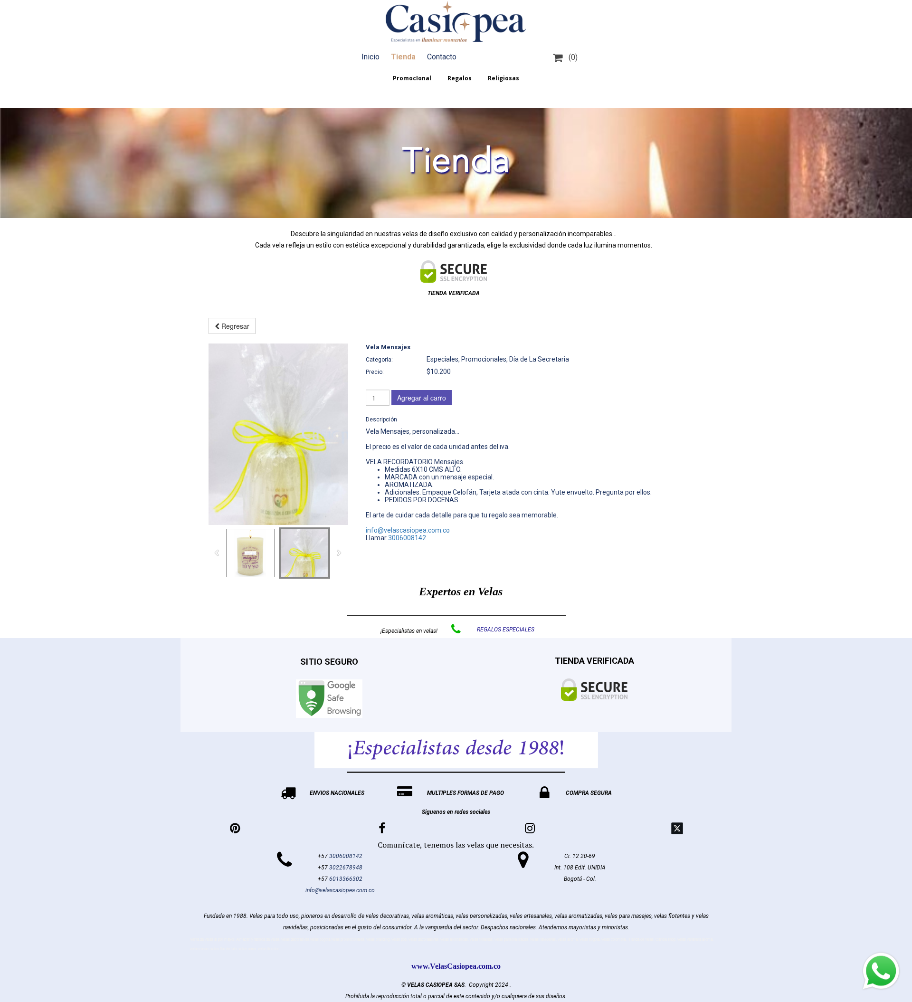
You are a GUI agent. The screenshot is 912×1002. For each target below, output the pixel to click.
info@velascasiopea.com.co (408, 530)
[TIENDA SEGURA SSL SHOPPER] (453, 271)
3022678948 (345, 867)
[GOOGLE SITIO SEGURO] (329, 698)
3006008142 (407, 538)
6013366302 (345, 879)
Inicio (370, 56)
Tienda (403, 56)
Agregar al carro (421, 397)
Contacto (441, 56)
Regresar (234, 326)
